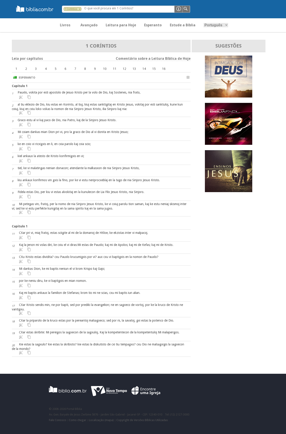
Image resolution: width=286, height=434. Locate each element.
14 (144, 69)
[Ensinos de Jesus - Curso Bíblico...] (228, 191)
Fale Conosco (57, 420)
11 (114, 69)
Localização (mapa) (101, 420)
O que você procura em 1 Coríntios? (108, 8)
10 (105, 69)
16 (164, 69)
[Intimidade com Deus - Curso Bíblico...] (228, 96)
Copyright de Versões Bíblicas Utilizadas (142, 420)
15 (154, 69)
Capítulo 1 (20, 86)
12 (124, 69)
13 (134, 69)
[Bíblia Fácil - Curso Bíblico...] (228, 143)
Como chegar (77, 420)
